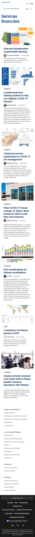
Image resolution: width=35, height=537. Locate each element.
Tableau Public (8, 435)
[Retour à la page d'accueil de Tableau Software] (7, 2)
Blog (8, 8)
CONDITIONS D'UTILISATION (24, 509)
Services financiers (14, 8)
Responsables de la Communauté (14, 442)
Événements (7, 458)
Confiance (10, 502)
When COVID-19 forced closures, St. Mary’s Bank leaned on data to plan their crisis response (16, 212)
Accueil (4, 8)
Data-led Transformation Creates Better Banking (16, 50)
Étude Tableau (8, 422)
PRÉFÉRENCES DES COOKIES (16, 517)
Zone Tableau (8, 451)
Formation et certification (11, 484)
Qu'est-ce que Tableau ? (12, 409)
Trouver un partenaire (10, 467)
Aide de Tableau (9, 487)
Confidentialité (8, 513)
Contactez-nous (8, 425)
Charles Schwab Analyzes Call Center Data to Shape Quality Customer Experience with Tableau (17, 380)
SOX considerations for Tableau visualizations (15, 271)
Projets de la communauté (12, 448)
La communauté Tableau (12, 432)
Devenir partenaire (9, 471)
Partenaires (8, 464)
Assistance (7, 477)
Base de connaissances (11, 480)
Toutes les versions (9, 490)
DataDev (6, 445)
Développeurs (23, 502)
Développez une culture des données (15, 416)
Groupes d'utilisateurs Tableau (13, 438)
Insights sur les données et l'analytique (15, 419)
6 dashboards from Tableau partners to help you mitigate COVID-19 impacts (16, 97)
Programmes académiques (12, 454)
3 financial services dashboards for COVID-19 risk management (17, 156)
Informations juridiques (8, 509)
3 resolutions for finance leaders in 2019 (16, 332)
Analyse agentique (9, 413)
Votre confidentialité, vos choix (18, 521)
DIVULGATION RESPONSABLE (21, 513)
